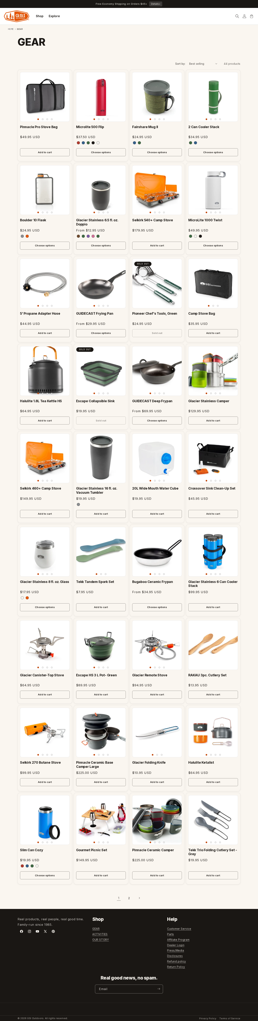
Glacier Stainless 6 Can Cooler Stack (213, 584)
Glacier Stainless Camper (208, 401)
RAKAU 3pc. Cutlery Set (207, 675)
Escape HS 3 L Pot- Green (96, 675)
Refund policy (176, 961)
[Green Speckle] (98, 236)
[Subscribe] (158, 988)
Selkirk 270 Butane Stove (40, 762)
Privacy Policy (207, 1018)
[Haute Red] (22, 866)
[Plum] (88, 236)
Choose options (101, 152)
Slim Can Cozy (31, 850)
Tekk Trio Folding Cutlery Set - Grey (212, 852)
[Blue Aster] (195, 143)
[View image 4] (51, 119)
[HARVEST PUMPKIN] (27, 598)
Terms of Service (229, 1018)
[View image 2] (42, 119)
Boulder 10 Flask (33, 220)
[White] (22, 598)
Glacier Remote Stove (149, 675)
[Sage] (83, 236)
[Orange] (27, 236)
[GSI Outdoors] (16, 16)
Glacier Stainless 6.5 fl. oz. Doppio (97, 222)
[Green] (139, 143)
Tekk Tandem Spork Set (95, 582)
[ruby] (78, 143)
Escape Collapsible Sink (95, 401)
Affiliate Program (178, 939)
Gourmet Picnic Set (91, 850)
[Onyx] (200, 236)
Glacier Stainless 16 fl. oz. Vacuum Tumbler (96, 490)
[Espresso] (78, 236)
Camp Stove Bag (201, 313)
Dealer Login (175, 945)
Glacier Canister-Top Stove (42, 675)
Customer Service (179, 928)
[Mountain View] (32, 866)
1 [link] (119, 898)
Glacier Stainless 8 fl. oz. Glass (44, 582)
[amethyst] (83, 143)
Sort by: (180, 63)
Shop (39, 16)
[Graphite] (22, 236)
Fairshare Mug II (145, 127)
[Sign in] (244, 16)
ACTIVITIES (100, 934)
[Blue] (134, 143)
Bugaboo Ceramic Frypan (152, 582)
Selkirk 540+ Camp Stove (152, 220)
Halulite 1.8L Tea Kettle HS (41, 401)
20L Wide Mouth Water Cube (155, 488)
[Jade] (190, 143)
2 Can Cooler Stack (203, 127)
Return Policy (176, 966)
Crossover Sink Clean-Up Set (211, 488)
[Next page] (139, 898)
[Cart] (251, 16)
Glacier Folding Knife (149, 762)
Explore (54, 16)
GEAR (96, 928)
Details (155, 3)
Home (11, 29)
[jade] (88, 143)
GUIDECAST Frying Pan (94, 313)
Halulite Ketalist (201, 762)
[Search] (237, 16)
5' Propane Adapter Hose (40, 313)
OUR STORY (100, 939)
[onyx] (93, 143)
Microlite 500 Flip (90, 127)
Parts (170, 934)
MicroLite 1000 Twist (205, 220)
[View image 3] (47, 119)
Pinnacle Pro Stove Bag (39, 127)
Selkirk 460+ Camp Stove (40, 488)
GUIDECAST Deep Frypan (152, 401)
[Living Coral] (93, 236)
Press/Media (175, 950)
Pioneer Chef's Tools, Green (154, 313)
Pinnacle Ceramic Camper (153, 850)
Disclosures (175, 955)
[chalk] (98, 143)
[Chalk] (195, 236)
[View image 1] (38, 119)
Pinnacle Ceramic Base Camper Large (94, 764)
